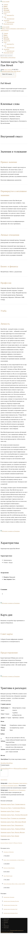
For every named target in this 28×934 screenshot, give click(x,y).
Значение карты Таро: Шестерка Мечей (13, 822)
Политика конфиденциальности (16, 930)
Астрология (7, 12)
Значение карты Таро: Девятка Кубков (13, 829)
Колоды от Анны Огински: (9, 868)
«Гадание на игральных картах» (9, 785)
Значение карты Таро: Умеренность (12, 825)
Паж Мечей (7, 763)
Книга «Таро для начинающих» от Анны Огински (14, 860)
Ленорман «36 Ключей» (9, 852)
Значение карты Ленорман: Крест (11, 913)
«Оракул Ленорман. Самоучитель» (17, 783)
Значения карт (10, 19)
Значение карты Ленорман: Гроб (10, 909)
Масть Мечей (9, 57)
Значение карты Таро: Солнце (10, 811)
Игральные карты (8, 24)
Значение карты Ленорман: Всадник (11, 901)
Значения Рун (10, 15)
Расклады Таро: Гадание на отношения (13, 818)
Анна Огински (8, 69)
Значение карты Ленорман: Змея (10, 905)
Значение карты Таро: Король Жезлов (13, 832)
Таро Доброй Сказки (8, 876)
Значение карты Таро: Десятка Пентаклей (14, 815)
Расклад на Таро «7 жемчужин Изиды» (13, 808)
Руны (5, 13)
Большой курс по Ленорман (16, 790)
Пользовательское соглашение (7, 932)
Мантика (3, 57)
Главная (6, 4)
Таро (5, 17)
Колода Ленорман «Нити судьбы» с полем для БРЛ (14, 883)
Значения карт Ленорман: (9, 897)
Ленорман (6, 20)
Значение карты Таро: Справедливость (13, 804)
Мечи (2, 763)
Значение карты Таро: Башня (10, 836)
